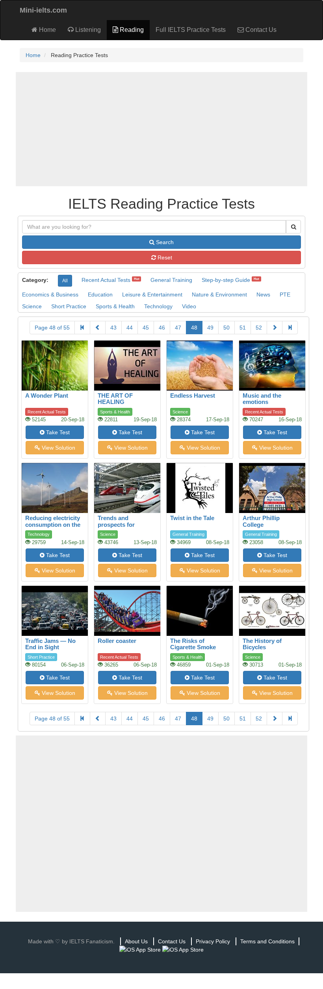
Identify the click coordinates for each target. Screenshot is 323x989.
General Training (171, 280)
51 (242, 327)
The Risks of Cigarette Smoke (193, 644)
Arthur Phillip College (261, 521)
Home (46, 29)
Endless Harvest (192, 395)
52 (259, 327)
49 (210, 327)
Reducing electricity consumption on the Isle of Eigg (52, 524)
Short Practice (68, 306)
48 (194, 327)
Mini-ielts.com (43, 10)
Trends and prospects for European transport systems (125, 528)
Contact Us (260, 29)
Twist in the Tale (192, 518)
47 (178, 327)
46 (162, 327)
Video (189, 306)
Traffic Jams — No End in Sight (50, 644)
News (263, 294)
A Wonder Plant (46, 395)
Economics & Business (50, 294)
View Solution (57, 447)
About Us (136, 941)
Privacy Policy (213, 941)
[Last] (290, 327)
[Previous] (98, 327)
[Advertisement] (161, 129)
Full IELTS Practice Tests (191, 29)
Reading (131, 29)
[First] (82, 327)
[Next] (274, 327)
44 (129, 327)
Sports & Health (115, 306)
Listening (87, 29)
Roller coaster (117, 640)
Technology (158, 306)
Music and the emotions (262, 399)
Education (100, 294)
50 (226, 327)
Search (164, 242)
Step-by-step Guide (226, 280)
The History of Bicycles (262, 644)
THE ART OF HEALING (115, 399)
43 (113, 327)
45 (146, 327)
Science (32, 306)
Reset (164, 257)
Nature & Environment (219, 294)
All (65, 280)
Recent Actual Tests (106, 280)
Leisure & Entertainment (152, 294)
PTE (285, 294)
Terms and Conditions (267, 941)
